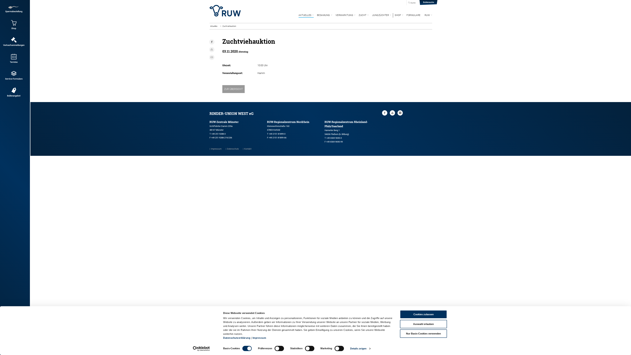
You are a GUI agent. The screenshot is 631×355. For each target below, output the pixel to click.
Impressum (259, 337)
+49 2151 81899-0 (277, 134)
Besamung (323, 15)
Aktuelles (305, 15)
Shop (398, 15)
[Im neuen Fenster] (384, 113)
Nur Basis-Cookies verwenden (423, 333)
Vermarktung (344, 15)
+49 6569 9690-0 (334, 138)
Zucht (362, 15)
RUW (427, 15)
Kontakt (247, 149)
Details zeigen (358, 348)
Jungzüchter (380, 15)
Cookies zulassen (423, 314)
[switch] (279, 348)
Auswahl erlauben (423, 324)
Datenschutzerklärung (236, 337)
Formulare (414, 15)
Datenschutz (233, 149)
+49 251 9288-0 (218, 134)
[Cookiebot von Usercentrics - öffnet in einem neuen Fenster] (201, 348)
